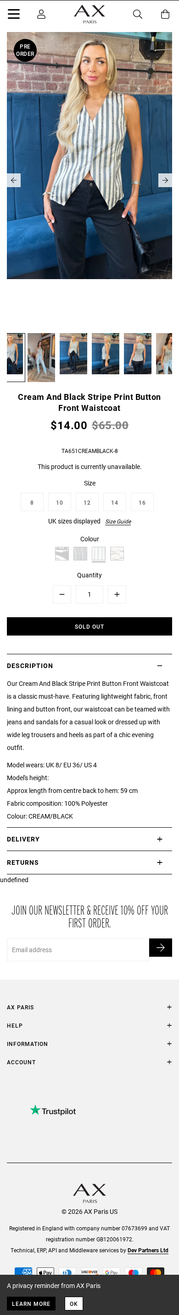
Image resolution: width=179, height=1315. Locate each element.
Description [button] (30, 665)
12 (87, 502)
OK (74, 1303)
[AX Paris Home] (89, 14)
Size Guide (118, 521)
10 (59, 502)
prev (14, 180)
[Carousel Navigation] (89, 180)
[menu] (14, 15)
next (165, 180)
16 (142, 502)
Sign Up (160, 947)
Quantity (89, 575)
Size (89, 483)
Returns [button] (23, 862)
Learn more (31, 1303)
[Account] (41, 14)
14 (114, 502)
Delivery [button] (23, 839)
